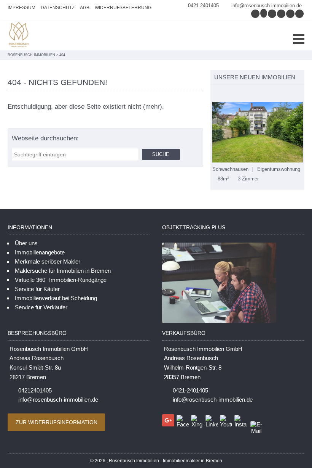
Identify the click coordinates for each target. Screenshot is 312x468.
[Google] (264, 13)
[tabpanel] (257, 142)
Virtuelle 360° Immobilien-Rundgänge (61, 280)
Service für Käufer (37, 289)
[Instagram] (255, 13)
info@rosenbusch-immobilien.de (266, 5)
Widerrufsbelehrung (123, 7)
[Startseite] (19, 35)
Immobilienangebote (40, 252)
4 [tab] (238, 94)
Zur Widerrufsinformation (56, 422)
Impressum (21, 7)
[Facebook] (272, 13)
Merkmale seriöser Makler (47, 261)
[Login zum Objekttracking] (219, 323)
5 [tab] (246, 94)
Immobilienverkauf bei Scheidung (56, 298)
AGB (84, 7)
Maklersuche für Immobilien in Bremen (63, 270)
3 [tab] (230, 94)
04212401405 (35, 390)
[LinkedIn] (290, 13)
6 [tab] (254, 94)
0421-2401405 (203, 5)
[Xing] (281, 13)
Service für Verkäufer (41, 307)
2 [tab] (222, 94)
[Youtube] (299, 13)
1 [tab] (214, 94)
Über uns (26, 243)
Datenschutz (58, 7)
